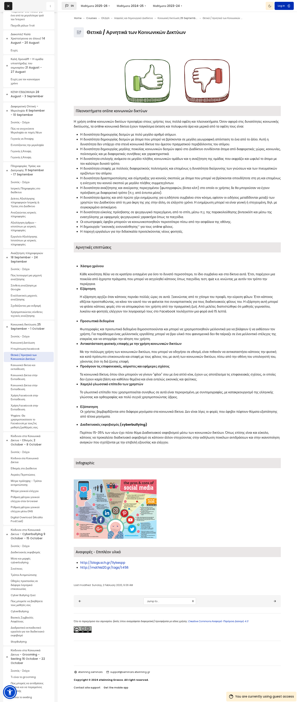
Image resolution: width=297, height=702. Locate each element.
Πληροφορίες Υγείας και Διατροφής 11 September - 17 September (27, 170)
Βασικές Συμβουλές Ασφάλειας (22, 619)
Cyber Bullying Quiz (23, 595)
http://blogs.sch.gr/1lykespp (102, 562)
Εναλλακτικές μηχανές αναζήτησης (24, 297)
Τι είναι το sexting (21, 697)
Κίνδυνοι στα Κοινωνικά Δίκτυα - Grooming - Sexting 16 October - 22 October (28, 656)
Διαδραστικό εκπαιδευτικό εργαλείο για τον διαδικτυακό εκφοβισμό (27, 631)
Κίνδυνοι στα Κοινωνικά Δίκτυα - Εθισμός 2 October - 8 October (26, 440)
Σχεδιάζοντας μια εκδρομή (26, 305)
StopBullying (19, 641)
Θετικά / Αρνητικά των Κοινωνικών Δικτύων (24, 357)
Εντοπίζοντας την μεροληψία (27, 145)
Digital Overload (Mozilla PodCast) (27, 519)
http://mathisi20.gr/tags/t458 (104, 567)
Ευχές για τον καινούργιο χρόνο (25, 81)
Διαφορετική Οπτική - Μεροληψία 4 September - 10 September (28, 110)
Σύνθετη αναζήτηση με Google (24, 287)
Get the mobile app (116, 687)
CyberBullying (20, 611)
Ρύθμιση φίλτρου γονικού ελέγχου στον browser (25, 499)
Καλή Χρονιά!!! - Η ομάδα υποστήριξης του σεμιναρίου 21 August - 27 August (27, 65)
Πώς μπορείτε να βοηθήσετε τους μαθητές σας (27, 603)
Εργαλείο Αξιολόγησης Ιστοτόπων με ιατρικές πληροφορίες (24, 240)
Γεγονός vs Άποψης (22, 138)
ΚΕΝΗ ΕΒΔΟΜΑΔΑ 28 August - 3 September (27, 94)
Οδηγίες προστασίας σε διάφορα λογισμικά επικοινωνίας (24, 584)
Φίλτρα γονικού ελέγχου (25, 491)
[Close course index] (8, 6)
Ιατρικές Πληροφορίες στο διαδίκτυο (25, 190)
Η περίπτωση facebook (25, 348)
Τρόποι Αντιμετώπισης (24, 575)
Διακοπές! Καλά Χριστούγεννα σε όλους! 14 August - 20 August (28, 38)
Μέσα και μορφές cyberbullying (21, 560)
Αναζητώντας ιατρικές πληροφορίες (23, 214)
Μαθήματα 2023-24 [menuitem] (166, 6)
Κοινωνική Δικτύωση (23, 342)
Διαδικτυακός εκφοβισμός (25, 552)
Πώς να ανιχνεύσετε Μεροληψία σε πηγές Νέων (26, 130)
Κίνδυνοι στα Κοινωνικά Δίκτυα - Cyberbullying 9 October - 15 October (28, 534)
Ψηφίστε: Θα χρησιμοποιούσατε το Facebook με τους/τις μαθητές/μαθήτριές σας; (24, 421)
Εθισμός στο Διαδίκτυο (24, 468)
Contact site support (87, 687)
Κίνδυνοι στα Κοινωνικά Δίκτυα (25, 460)
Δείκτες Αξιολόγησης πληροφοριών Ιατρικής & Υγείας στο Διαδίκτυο (25, 202)
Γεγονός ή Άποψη (21, 151)
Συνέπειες (16, 568)
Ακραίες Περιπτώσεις (23, 474)
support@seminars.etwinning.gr (130, 672)
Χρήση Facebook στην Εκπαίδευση (24, 397)
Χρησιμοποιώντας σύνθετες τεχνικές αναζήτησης (27, 314)
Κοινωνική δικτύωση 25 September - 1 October (28, 326)
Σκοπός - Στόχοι (20, 122)
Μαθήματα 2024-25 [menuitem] (130, 6)
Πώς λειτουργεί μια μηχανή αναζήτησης (26, 277)
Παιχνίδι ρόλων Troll (23, 25)
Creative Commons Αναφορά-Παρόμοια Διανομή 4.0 (217, 621)
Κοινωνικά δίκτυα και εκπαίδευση (23, 367)
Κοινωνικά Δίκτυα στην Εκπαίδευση (24, 377)
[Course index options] (50, 6)
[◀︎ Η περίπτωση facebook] (80, 601)
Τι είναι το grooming (23, 677)
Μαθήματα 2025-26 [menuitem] (94, 6)
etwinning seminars (90, 672)
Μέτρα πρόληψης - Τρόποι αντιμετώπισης (26, 483)
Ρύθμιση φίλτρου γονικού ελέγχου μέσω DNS (25, 509)
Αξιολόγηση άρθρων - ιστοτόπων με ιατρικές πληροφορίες (23, 226)
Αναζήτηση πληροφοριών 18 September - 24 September (27, 257)
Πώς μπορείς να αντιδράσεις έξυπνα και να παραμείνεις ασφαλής (27, 687)
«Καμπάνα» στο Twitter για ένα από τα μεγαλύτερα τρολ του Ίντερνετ (27, 15)
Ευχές (14, 50)
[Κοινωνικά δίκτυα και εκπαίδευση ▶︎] (275, 601)
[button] (69, 6)
